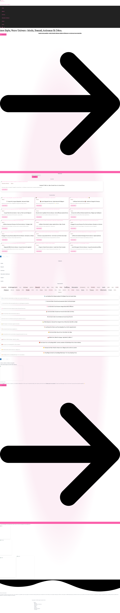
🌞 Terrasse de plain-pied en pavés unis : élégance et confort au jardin (60, 347)
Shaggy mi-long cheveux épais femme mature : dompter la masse (18, 235)
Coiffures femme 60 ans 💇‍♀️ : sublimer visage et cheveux (86, 201)
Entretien (93, 287)
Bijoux (48, 287)
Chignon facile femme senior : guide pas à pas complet (52, 247)
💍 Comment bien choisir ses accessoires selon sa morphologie (60, 301)
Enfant (88, 287)
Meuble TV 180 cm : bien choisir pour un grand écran (51, 185)
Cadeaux (52, 287)
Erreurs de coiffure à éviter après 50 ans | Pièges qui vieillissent (86, 212)
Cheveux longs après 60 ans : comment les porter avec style (52, 235)
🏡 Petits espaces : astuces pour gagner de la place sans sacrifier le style (60, 321)
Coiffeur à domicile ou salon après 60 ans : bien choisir (52, 224)
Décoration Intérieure (5, 17)
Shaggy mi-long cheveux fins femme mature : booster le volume (86, 224)
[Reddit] (2, 27)
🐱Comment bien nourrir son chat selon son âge (60, 332)
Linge (112, 287)
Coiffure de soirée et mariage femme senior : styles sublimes (86, 235)
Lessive (108, 287)
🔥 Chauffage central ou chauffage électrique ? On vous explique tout (60, 352)
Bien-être (43, 287)
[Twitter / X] (4, 27)
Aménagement (12, 287)
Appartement (31, 287)
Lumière (117, 287)
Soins (82, 290)
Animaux (3, 14)
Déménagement (82, 287)
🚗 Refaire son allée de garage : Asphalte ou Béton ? (60, 337)
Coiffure (67, 287)
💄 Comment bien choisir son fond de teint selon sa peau (60, 311)
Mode (3, 8)
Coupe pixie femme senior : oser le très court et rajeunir (17, 212)
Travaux (92, 290)
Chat (57, 287)
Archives (35, 607)
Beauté (3, 11)
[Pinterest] (0, 27)
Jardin (3, 24)
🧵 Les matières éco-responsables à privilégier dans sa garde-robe (60, 296)
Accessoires (4, 287)
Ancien (20, 287)
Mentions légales (37, 608)
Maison (3, 21)
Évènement (59, 292)
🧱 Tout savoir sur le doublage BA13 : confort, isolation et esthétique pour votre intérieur (60, 342)
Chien (61, 287)
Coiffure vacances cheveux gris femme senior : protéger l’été (17, 224)
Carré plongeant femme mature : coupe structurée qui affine (86, 247)
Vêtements (103, 290)
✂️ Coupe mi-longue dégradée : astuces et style (17, 201)
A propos (35, 609)
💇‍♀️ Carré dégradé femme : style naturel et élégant (52, 201)
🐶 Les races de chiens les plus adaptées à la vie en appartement (60, 327)
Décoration (75, 287)
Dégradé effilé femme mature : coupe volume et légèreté (17, 247)
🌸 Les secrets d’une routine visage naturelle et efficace (60, 306)
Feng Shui (98, 287)
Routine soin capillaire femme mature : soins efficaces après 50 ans (52, 212)
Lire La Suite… (4, 189)
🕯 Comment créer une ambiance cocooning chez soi (60, 316)
